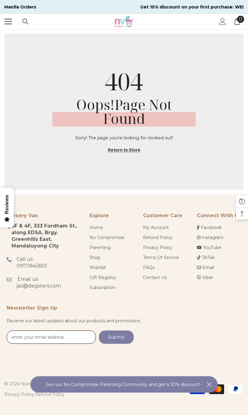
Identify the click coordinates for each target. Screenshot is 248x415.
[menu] (8, 21)
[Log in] (222, 21)
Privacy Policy (19, 394)
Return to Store (124, 150)
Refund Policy (50, 394)
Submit (116, 337)
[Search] (25, 21)
